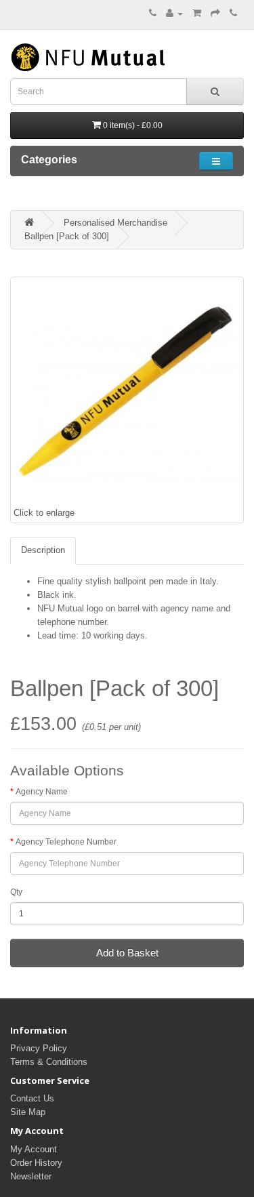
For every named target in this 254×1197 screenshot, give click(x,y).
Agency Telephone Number (66, 842)
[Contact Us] (233, 13)
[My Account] (174, 13)
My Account (33, 1149)
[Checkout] (215, 13)
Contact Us (32, 1098)
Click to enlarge (44, 513)
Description (43, 550)
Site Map (27, 1112)
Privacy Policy (38, 1048)
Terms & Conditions (48, 1062)
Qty (16, 892)
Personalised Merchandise (115, 223)
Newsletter (30, 1176)
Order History (36, 1163)
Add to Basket (127, 952)
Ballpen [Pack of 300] (66, 236)
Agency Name (42, 791)
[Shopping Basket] (196, 13)
